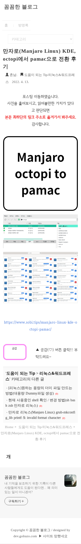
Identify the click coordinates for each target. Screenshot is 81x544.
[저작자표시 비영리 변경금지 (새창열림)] (31, 347)
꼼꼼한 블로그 (21, 7)
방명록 (23, 25)
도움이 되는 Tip (20, 373)
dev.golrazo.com (25, 536)
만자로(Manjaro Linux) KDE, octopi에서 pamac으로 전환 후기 (39, 58)
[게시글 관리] (15, 355)
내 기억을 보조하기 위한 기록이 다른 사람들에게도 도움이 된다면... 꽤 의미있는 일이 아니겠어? (31, 488)
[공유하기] (9, 355)
